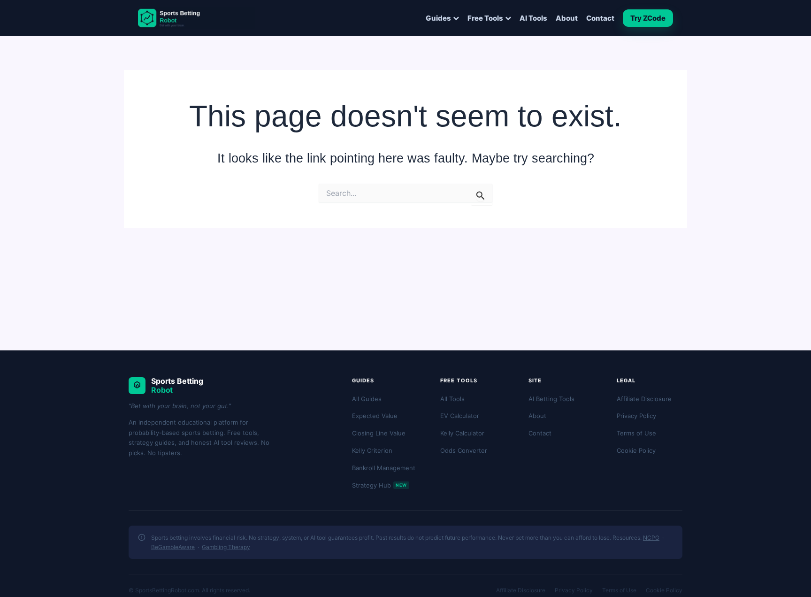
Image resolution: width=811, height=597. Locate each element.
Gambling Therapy (226, 546)
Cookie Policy (636, 450)
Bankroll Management (383, 468)
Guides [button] (438, 18)
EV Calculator (459, 415)
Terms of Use (636, 433)
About (567, 18)
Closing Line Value (379, 433)
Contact (600, 18)
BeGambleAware (173, 546)
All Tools (452, 399)
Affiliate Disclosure (644, 399)
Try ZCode (648, 18)
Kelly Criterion (372, 450)
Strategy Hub (379, 485)
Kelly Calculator (462, 433)
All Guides (367, 399)
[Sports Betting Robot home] (196, 18)
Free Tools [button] (485, 18)
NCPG (651, 537)
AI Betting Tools (551, 399)
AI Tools (533, 18)
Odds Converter (463, 450)
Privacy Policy (636, 415)
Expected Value (375, 415)
